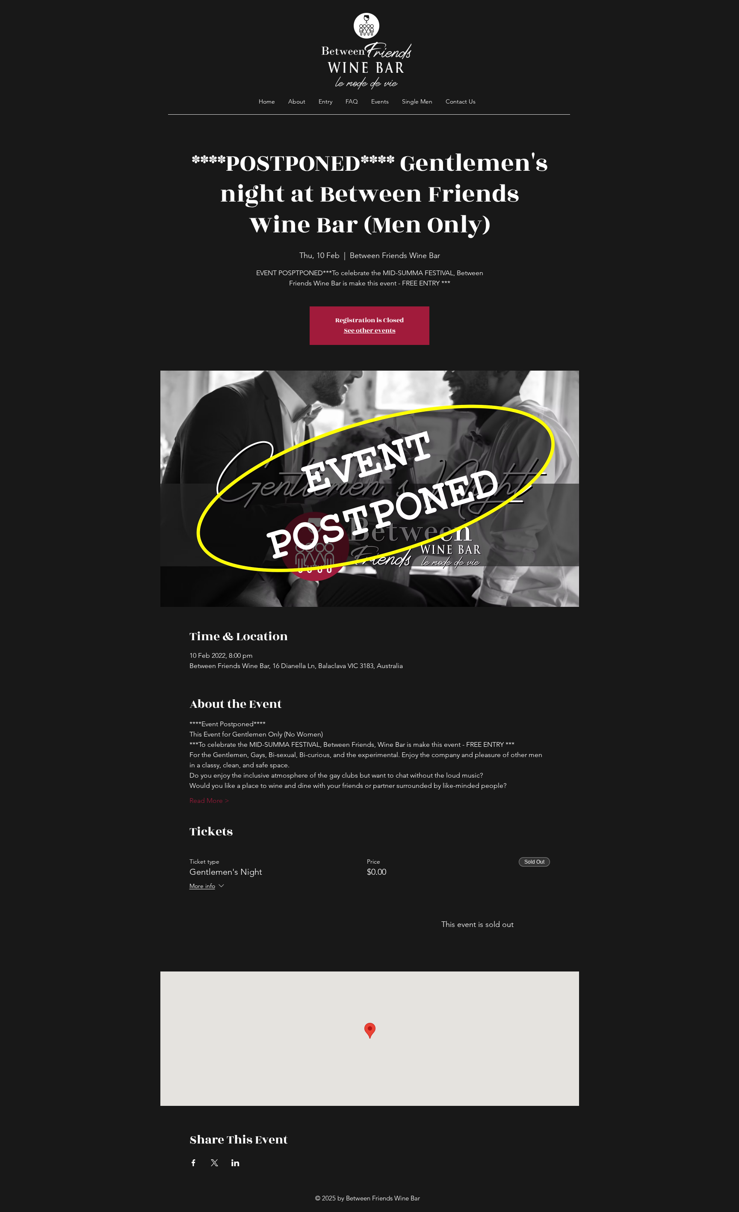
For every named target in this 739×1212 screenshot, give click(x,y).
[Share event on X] (214, 1162)
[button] (351, 101)
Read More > (209, 800)
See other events (370, 331)
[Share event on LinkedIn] (235, 1162)
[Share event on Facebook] (193, 1162)
